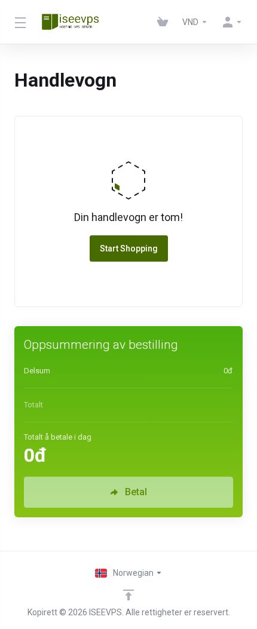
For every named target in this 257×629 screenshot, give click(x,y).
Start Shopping (129, 248)
